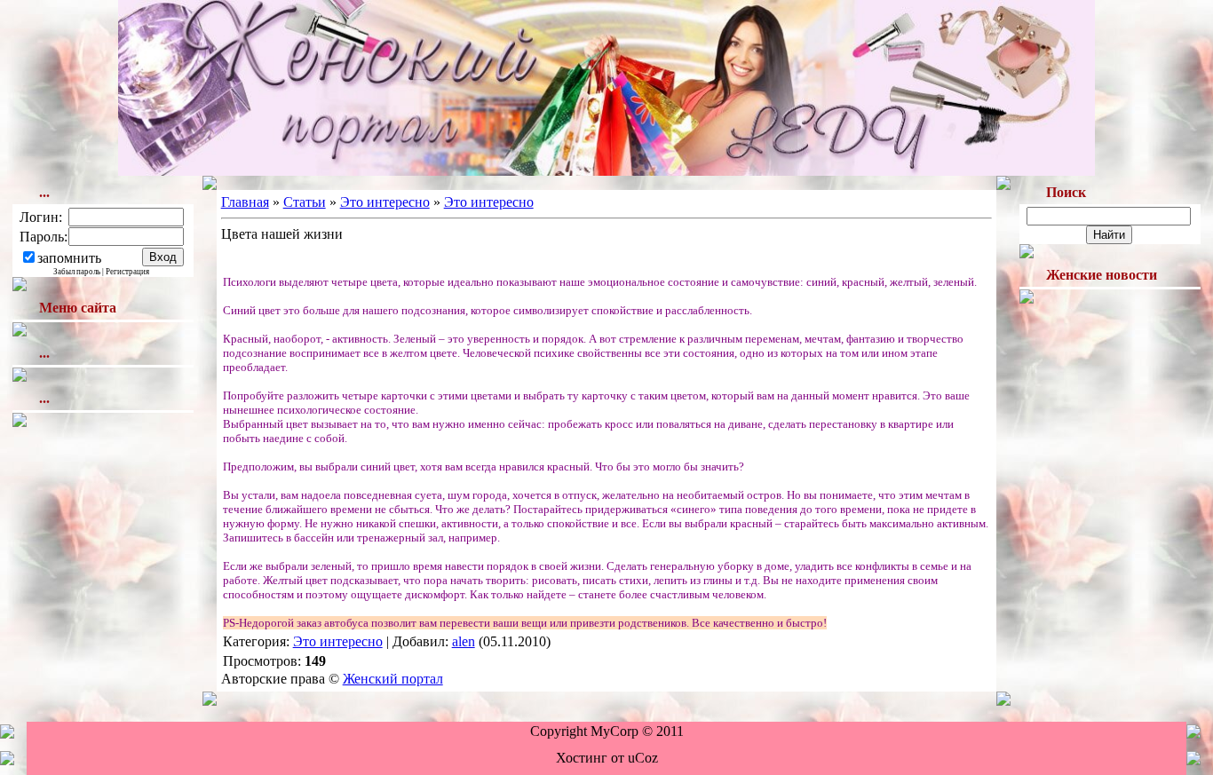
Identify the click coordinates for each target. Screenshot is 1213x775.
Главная (245, 202)
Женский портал (393, 678)
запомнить (69, 257)
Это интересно (385, 202)
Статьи (304, 202)
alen (463, 641)
